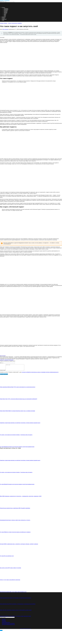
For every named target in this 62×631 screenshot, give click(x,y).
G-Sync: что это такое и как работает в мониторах (10, 579)
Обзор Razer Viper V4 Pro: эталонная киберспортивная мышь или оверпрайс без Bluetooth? (18, 398)
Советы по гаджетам (4, 359)
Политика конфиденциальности (8, 624)
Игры (5, 14)
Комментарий (2, 370)
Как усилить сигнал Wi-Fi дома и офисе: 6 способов (10, 567)
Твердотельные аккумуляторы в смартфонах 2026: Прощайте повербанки (15, 508)
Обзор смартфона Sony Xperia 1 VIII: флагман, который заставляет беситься (15, 597)
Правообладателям (6, 622)
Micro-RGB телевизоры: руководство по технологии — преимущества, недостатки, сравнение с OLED (20, 496)
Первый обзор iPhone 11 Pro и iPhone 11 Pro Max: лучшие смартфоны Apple (15, 616)
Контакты (4, 620)
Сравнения (4, 19)
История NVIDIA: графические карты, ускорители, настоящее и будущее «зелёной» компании (19, 544)
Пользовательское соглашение (8, 623)
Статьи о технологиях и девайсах (15, 23)
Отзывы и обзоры (3, 23)
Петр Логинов (5, 29)
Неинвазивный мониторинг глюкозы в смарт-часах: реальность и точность (15, 520)
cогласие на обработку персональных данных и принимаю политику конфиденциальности (40, 372)
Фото (5, 15)
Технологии (11, 359)
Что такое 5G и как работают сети (7, 555)
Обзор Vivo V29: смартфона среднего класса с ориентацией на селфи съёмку (16, 610)
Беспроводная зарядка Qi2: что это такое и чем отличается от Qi (13, 591)
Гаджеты (5, 11)
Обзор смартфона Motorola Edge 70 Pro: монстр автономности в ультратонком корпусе (17, 387)
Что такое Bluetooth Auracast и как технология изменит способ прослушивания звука (17, 446)
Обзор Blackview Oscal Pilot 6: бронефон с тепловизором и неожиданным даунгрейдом (17, 603)
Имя (1, 362)
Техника (5, 12)
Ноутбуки (6, 10)
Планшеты (6, 9)
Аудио (5, 13)
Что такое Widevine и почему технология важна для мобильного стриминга (15, 532)
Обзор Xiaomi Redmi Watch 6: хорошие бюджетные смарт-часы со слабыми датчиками (17, 410)
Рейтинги (4, 17)
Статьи (3, 18)
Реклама (3, 619)
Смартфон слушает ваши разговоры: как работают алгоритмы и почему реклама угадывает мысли (20, 422)
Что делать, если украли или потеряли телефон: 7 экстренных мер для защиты (16, 434)
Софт (3, 20)
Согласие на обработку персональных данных (25, 628)
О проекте (4, 621)
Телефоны (6, 8)
